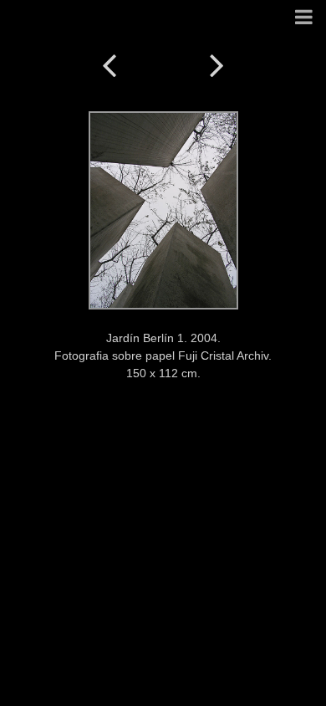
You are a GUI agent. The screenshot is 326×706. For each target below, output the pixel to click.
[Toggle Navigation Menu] (304, 18)
